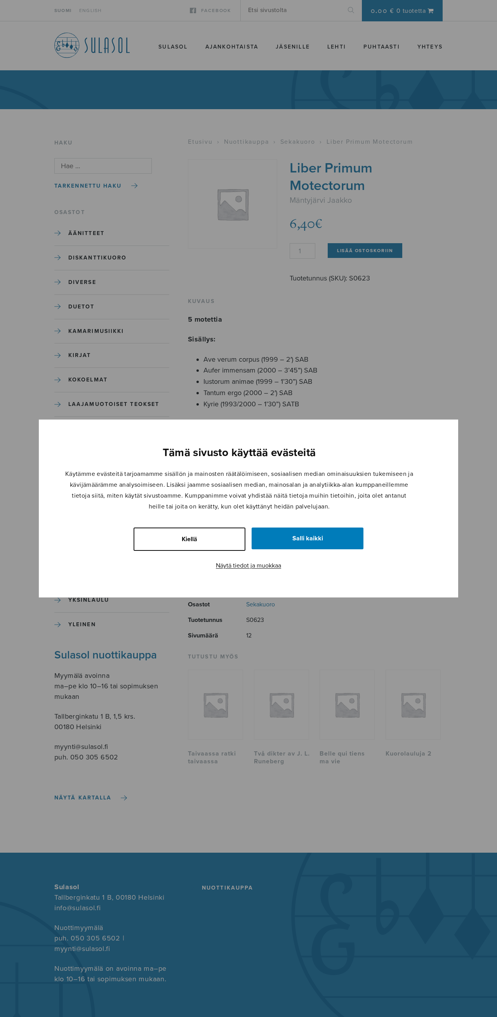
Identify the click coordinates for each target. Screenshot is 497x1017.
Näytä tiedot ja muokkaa (248, 565)
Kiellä (189, 539)
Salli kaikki (307, 538)
